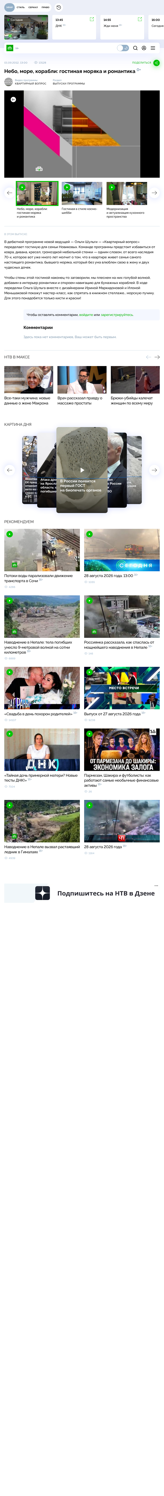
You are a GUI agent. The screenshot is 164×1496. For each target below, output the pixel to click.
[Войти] (144, 48)
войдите (86, 315)
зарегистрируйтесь (117, 315)
